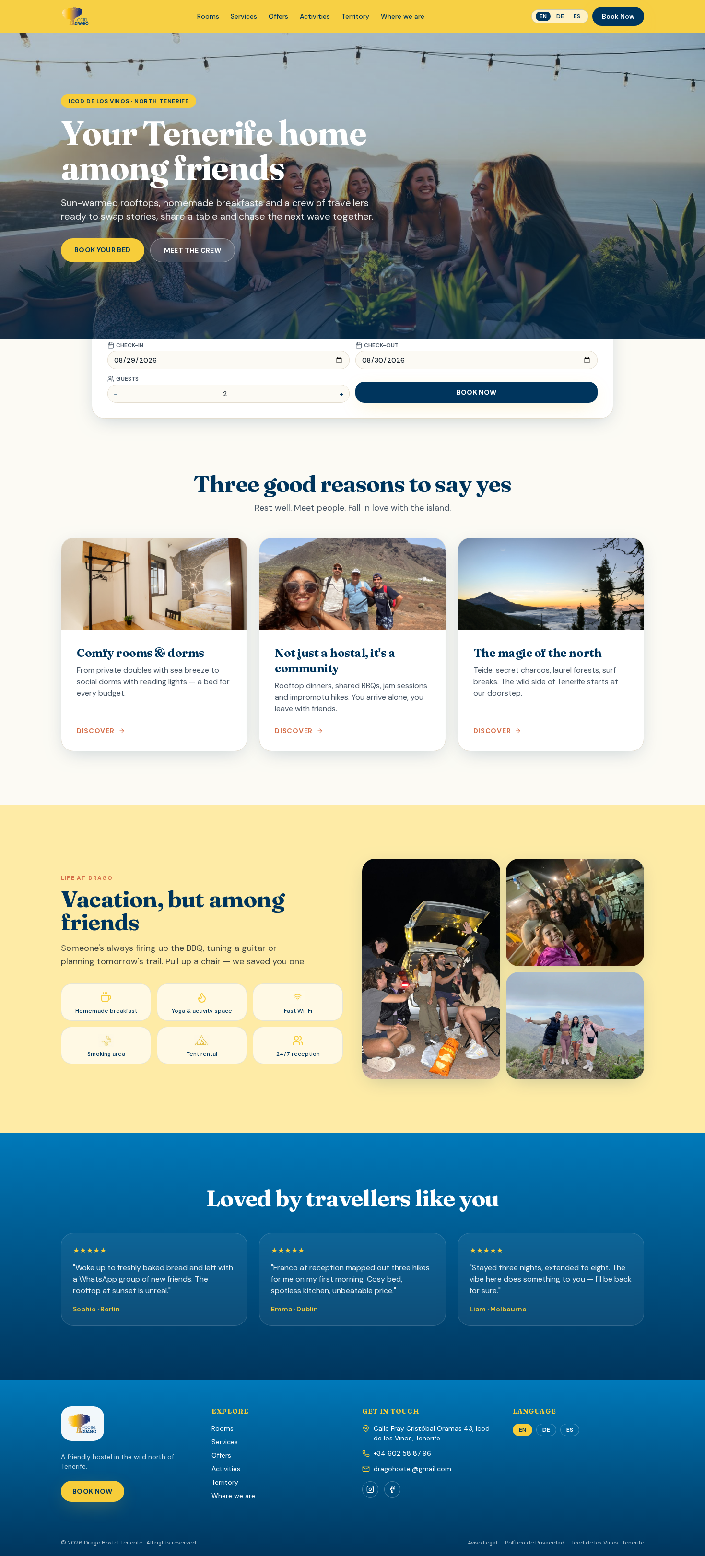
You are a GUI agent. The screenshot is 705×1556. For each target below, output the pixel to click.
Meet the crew (193, 250)
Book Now (618, 16)
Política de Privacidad (534, 1542)
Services (244, 16)
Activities (315, 16)
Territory (355, 16)
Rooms (208, 16)
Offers (278, 16)
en (543, 16)
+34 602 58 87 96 (402, 1453)
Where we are (402, 16)
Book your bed (102, 250)
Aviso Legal (482, 1542)
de (560, 16)
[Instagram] (370, 1489)
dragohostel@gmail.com (412, 1468)
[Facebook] (392, 1489)
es (577, 16)
